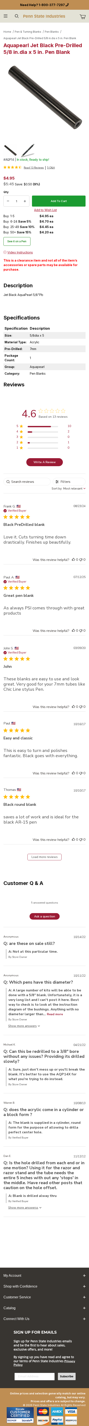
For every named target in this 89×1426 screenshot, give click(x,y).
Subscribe (66, 1376)
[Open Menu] (5, 16)
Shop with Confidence (20, 1286)
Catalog (9, 1308)
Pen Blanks (52, 31)
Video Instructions (20, 252)
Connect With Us (16, 1319)
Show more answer (21, 1026)
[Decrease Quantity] (8, 201)
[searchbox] (27, 481)
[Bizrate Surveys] (28, 1420)
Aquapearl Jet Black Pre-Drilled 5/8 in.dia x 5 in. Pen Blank (39, 38)
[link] (23, 167)
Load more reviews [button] (45, 857)
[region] (44, 150)
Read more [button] (55, 1014)
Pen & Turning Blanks (28, 31)
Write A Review (44, 462)
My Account (12, 1275)
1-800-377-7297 (52, 5)
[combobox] (69, 489)
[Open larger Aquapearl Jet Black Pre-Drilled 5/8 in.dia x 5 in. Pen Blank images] (44, 98)
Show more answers (22, 1208)
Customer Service (17, 1297)
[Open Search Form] (16, 16)
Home (7, 31)
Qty (6, 192)
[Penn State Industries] (44, 16)
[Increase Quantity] (25, 201)
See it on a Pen (16, 241)
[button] (10, 150)
